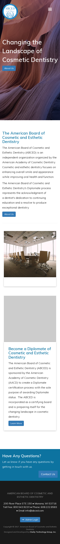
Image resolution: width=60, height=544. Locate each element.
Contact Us (48, 474)
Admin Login (31, 519)
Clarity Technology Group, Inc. (43, 532)
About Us (9, 68)
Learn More (16, 423)
